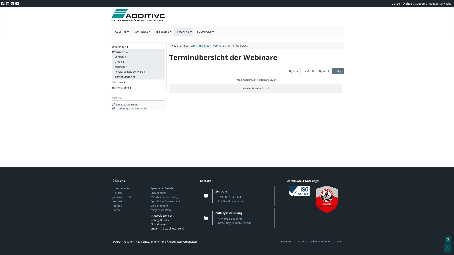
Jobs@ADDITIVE (122, 197)
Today (338, 71)
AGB (338, 241)
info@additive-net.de (230, 201)
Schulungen (119, 46)
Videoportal (435, 3)
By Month (309, 71)
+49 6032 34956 (127, 104)
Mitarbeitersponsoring (164, 197)
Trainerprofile (120, 87)
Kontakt (117, 201)
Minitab (119, 56)
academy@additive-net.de (131, 108)
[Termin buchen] (448, 239)
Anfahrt (117, 205)
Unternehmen (121, 188)
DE (394, 3)
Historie (117, 192)
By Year (293, 71)
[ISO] (299, 190)
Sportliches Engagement (165, 201)
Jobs (448, 3)
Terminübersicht (125, 76)
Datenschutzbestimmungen (314, 241)
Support (420, 3)
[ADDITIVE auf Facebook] (3, 3)
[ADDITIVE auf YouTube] (17, 3)
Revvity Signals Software (129, 71)
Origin (118, 61)
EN (398, 3)
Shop (408, 3)
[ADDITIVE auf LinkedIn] (8, 3)
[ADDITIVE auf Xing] (12, 3)
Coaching (117, 82)
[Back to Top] (447, 248)
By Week (324, 71)
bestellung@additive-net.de (234, 223)
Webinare (118, 52)
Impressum (286, 241)
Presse (117, 210)
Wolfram (120, 66)
